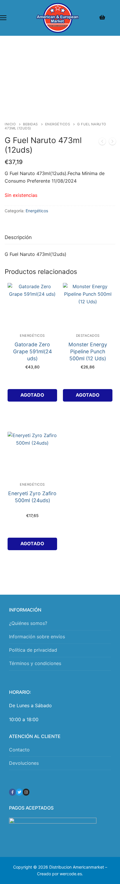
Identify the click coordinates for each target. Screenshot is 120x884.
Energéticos (57, 124)
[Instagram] (26, 792)
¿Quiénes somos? (28, 623)
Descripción (18, 237)
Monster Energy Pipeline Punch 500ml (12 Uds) (87, 351)
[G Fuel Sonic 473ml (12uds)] (102, 142)
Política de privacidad (33, 650)
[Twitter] (19, 792)
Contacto (19, 750)
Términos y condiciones (35, 663)
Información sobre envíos (37, 636)
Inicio (10, 124)
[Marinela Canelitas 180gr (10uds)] (112, 142)
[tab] (18, 237)
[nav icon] (3, 18)
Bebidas (30, 124)
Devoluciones (24, 763)
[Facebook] (12, 792)
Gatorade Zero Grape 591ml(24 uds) (32, 351)
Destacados (88, 336)
